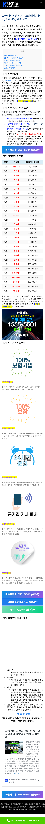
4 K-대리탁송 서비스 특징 (12, 63)
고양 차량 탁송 (22, 714)
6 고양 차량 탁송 (9, 68)
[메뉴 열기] (41, 3)
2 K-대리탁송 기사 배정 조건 (13, 58)
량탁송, (8, 80)
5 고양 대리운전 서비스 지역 (13, 65)
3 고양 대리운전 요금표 (12, 60)
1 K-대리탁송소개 (10, 55)
